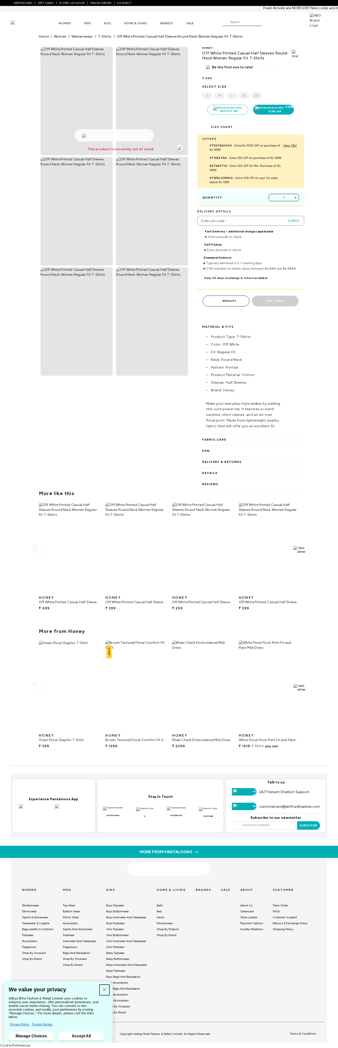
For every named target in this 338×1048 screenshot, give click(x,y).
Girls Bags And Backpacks (123, 988)
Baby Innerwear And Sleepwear (126, 965)
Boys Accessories (117, 982)
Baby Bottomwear (117, 959)
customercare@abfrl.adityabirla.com (289, 806)
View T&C (290, 145)
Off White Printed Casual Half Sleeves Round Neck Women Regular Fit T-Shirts (180, 36)
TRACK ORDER (101, 3)
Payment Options (251, 923)
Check (293, 221)
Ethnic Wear (71, 917)
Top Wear (69, 905)
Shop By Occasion (34, 953)
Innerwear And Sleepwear (79, 941)
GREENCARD (23, 3)
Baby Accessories (117, 1000)
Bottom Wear (71, 911)
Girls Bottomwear (117, 935)
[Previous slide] (39, 550)
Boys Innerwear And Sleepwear (126, 917)
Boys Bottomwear (117, 911)
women (60, 36)
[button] (104, 990)
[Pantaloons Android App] (71, 809)
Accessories (29, 941)
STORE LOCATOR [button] (72, 3)
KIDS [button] (107, 23)
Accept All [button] (81, 1036)
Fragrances (29, 947)
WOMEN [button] (64, 23)
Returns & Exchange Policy (290, 923)
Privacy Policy (19, 1024)
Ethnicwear (29, 911)
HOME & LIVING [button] (135, 23)
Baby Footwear (115, 971)
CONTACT (124, 3)
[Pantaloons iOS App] (35, 809)
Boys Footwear (115, 923)
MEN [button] (87, 23)
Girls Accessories (117, 994)
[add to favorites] (91, 591)
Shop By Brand (32, 959)
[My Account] (282, 21)
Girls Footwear (115, 947)
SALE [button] (190, 23)
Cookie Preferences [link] (15, 1045)
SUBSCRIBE (309, 825)
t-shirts (105, 36)
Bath (160, 905)
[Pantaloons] (20, 23)
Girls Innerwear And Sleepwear (126, 941)
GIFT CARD (46, 3)
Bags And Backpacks (76, 953)
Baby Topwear (115, 953)
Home (44, 36)
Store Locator (248, 917)
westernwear (82, 36)
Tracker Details (42, 1024)
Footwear (28, 935)
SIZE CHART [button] (222, 127)
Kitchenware (165, 923)
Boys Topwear (115, 905)
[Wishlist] (268, 22)
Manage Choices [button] (31, 1036)
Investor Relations (251, 929)
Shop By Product (168, 929)
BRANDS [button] (166, 23)
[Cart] (295, 22)
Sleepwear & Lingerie (35, 923)
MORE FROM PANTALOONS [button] (169, 852)
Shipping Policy (283, 929)
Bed (159, 911)
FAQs (276, 911)
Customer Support (285, 917)
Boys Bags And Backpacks (123, 976)
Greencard (247, 911)
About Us (246, 905)
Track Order (280, 905)
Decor (160, 917)
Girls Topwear (115, 929)
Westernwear (30, 905)
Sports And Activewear (78, 929)
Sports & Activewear (35, 917)
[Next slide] (299, 550)
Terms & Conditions (303, 1033)
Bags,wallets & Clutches (37, 929)
